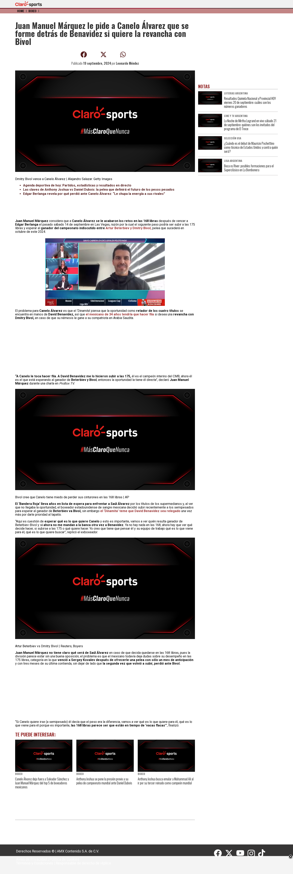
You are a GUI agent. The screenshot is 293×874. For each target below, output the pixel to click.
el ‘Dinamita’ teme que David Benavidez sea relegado (140, 511)
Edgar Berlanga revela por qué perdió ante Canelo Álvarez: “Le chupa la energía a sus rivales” (94, 194)
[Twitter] (230, 853)
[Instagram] (253, 853)
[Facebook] (219, 853)
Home (20, 11)
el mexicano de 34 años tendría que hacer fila (120, 314)
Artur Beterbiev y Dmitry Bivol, (128, 228)
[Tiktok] (262, 853)
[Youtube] (242, 853)
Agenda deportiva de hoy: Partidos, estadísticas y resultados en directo (77, 185)
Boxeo (32, 11)
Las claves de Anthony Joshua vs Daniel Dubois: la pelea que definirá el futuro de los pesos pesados (98, 189)
